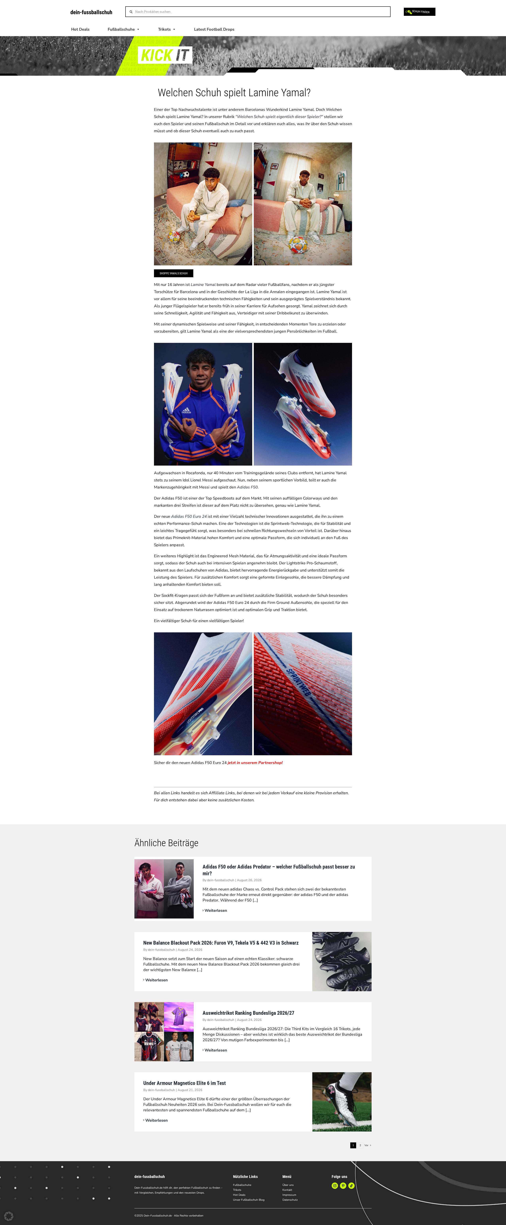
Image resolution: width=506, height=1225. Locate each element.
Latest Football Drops (214, 29)
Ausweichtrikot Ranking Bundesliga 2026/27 (248, 1013)
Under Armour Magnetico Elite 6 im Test (184, 1083)
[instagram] (335, 1186)
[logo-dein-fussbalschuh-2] (91, 11)
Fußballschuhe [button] (121, 29)
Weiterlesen (216, 910)
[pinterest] (343, 1186)
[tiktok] (351, 1186)
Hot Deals (80, 29)
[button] (8, 1216)
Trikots (164, 29)
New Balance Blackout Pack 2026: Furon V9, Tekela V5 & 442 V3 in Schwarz (221, 943)
